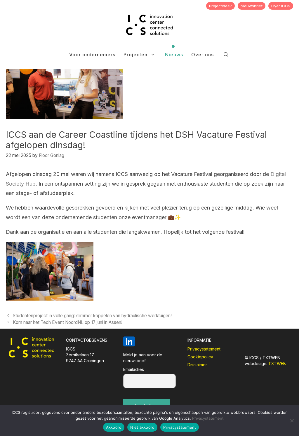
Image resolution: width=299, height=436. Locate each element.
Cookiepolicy (200, 356)
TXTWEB (277, 363)
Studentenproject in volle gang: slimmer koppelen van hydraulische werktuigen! (92, 315)
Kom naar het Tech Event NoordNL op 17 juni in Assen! (67, 322)
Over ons (202, 54)
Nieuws (174, 54)
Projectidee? (220, 6)
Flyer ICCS (280, 6)
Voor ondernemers (92, 54)
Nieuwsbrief (252, 6)
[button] (226, 54)
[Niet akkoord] (292, 420)
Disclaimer (197, 364)
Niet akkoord (142, 427)
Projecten (135, 54)
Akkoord (114, 427)
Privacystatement (203, 348)
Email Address (149, 370)
